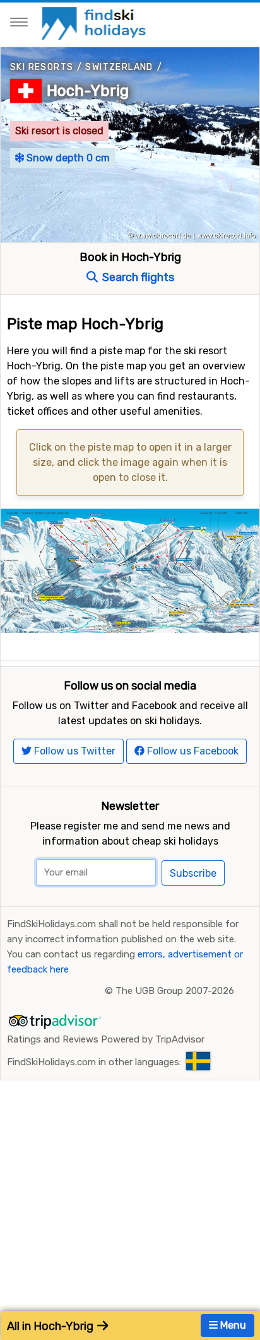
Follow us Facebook (192, 751)
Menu (232, 1325)
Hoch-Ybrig (88, 91)
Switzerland (119, 67)
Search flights (137, 277)
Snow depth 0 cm (67, 158)
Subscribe (193, 873)
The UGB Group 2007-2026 (174, 990)
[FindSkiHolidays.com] (95, 22)
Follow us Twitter (73, 751)
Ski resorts (41, 67)
